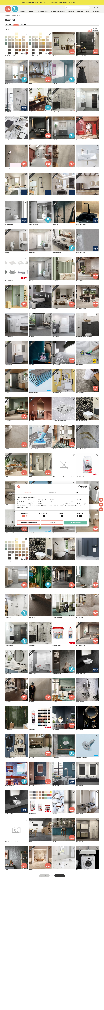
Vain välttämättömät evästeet (29, 522)
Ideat (87, 11)
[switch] (43, 516)
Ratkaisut (71, 11)
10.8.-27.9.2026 (63, 2)
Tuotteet (22, 11)
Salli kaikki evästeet (75, 522)
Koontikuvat (95, 30)
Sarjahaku (16, 24)
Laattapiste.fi (8, 15)
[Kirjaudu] (97, 7)
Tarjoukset (31, 11)
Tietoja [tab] (76, 492)
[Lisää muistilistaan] (26, 34)
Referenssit (80, 11)
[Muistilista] (91, 7)
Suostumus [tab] (27, 492)
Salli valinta (52, 522)
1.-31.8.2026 (33, 2)
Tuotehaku (8, 24)
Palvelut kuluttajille (42, 11)
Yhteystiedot (95, 11)
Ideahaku (23, 24)
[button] (101, 509)
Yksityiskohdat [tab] (52, 492)
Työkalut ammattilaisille (58, 11)
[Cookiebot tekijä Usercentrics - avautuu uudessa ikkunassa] (80, 486)
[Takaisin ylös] (101, 1007)
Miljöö (89, 30)
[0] (94, 7)
